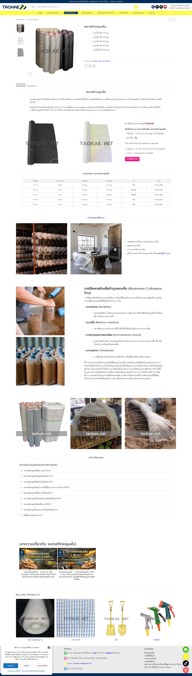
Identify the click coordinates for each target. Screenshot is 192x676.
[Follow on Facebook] (153, 7)
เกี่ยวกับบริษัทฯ (149, 653)
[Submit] (136, 7)
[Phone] (186, 656)
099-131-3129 (89, 658)
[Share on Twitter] (90, 66)
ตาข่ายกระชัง (75, 640)
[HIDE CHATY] (186, 670)
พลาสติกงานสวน (33, 19)
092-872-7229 (76, 658)
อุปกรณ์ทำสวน (70, 13)
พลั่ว (116, 640)
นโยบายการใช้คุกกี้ (14, 671)
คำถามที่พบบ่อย (138, 13)
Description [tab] (21, 86)
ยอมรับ (11, 665)
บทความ (151, 13)
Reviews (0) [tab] (31, 86)
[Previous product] (174, 19)
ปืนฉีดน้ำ (157, 640)
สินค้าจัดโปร (124, 13)
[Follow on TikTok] (157, 7)
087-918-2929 (101, 658)
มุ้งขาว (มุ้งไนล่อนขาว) (35, 640)
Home (40, 13)
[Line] (186, 650)
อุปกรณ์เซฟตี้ (86, 13)
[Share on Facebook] (86, 66)
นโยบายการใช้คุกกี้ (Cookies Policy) (157, 667)
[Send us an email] (161, 7)
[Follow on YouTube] (165, 7)
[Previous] (31, 50)
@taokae (77, 653)
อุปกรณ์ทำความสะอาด (105, 13)
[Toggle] (21, 470)
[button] (49, 647)
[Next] (77, 50)
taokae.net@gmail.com (82, 663)
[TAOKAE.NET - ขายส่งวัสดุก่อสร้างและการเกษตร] (14, 7)
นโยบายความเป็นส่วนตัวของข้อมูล (33, 671)
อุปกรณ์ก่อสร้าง (53, 13)
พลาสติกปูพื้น (160, 253)
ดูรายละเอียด (43, 665)
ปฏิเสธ (26, 665)
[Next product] (169, 19)
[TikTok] (186, 663)
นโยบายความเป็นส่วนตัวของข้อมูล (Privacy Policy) (163, 664)
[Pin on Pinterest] (94, 66)
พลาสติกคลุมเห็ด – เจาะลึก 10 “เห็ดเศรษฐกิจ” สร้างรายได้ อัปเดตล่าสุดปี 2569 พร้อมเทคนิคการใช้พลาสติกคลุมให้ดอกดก (38, 574)
